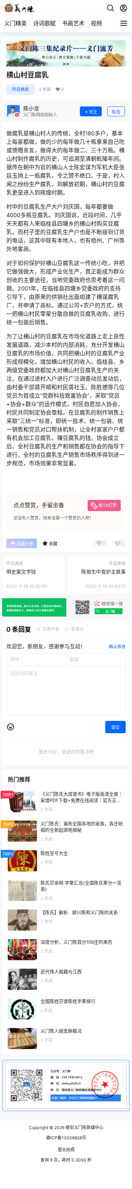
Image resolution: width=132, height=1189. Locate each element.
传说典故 (20, 89)
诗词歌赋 (44, 23)
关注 (93, 112)
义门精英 (15, 23)
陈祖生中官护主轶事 (103, 572)
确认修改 (117, 646)
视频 (96, 23)
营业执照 (66, 1149)
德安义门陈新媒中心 (83, 1127)
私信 (116, 112)
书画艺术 (73, 23)
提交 (115, 727)
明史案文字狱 (21, 572)
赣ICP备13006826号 (66, 1137)
